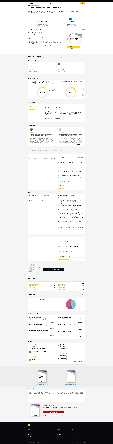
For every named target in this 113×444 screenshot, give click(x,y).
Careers (43, 436)
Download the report (82, 29)
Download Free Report (48, 405)
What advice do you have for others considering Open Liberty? (39, 330)
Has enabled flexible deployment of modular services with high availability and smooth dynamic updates (41, 135)
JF (40, 11)
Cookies (58, 432)
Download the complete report (73, 46)
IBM (53, 400)
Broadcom (80, 400)
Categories (73, 431)
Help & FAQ (30, 436)
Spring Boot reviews (72, 24)
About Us (43, 431)
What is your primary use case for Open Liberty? (37, 324)
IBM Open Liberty (42, 21)
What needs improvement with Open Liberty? (36, 317)
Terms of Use (59, 434)
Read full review (51, 144)
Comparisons (74, 432)
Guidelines (58, 436)
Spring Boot (71, 21)
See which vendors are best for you (51, 264)
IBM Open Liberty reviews (43, 24)
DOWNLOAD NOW (53, 412)
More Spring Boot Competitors (78, 361)
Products (73, 434)
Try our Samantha (57, 1)
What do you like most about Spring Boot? (64, 317)
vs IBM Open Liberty (36, 344)
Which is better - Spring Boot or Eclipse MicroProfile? (66, 324)
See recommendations (53, 269)
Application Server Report (43, 51)
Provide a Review (30, 431)
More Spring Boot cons (61, 231)
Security (58, 437)
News (43, 434)
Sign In (83, 3)
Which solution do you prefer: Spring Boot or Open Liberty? (56, 107)
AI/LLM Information (31, 437)
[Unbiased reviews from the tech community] (28, 425)
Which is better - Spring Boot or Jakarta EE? (65, 331)
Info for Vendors (30, 432)
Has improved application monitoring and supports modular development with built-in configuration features (70, 135)
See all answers (47, 119)
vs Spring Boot (64, 344)
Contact (43, 437)
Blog (43, 432)
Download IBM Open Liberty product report (43, 384)
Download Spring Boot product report (71, 384)
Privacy (58, 431)
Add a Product (30, 434)
